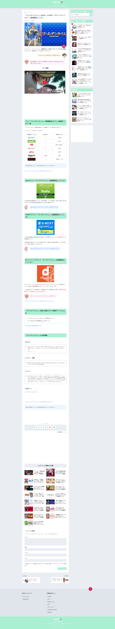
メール (26, 552)
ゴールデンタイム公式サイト (31, 391)
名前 (26, 547)
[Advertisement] (45, 107)
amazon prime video (52, 609)
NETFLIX (50, 612)
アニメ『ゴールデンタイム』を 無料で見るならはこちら (39, 170)
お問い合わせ (63, 6)
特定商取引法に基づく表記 (65, 623)
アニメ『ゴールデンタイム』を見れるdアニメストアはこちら (40, 301)
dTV (49, 604)
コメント (27, 537)
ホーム (50, 6)
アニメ (65, 432)
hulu (49, 599)
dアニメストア (51, 607)
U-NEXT (48, 320)
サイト (26, 558)
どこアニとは (56, 6)
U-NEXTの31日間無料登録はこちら (34, 325)
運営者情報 (50, 623)
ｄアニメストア (33, 351)
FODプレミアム (51, 601)
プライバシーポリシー (57, 626)
